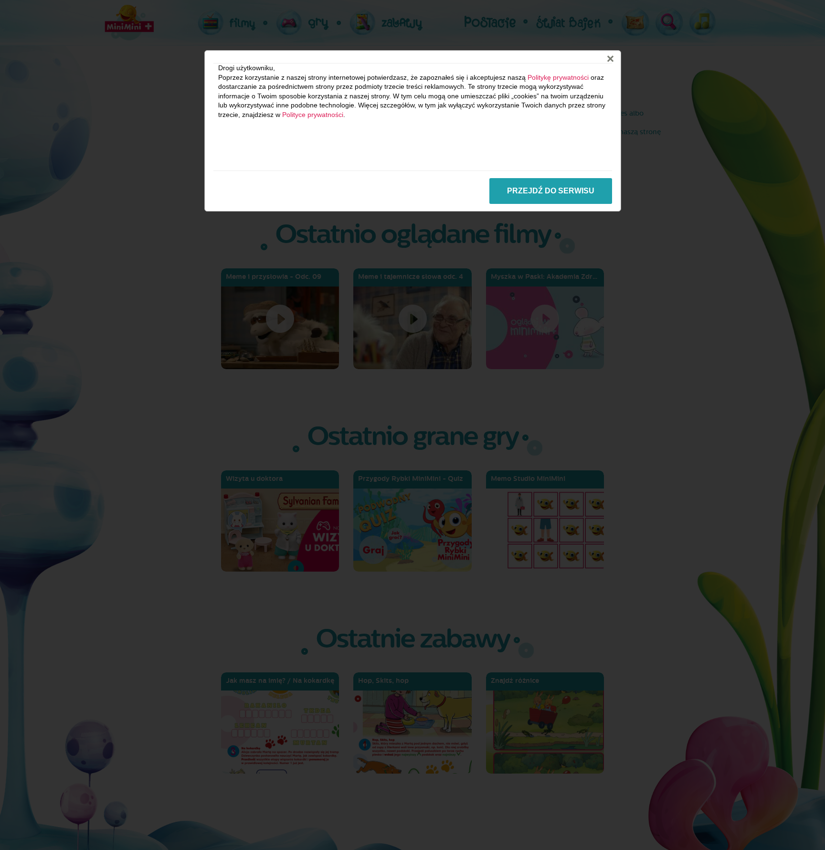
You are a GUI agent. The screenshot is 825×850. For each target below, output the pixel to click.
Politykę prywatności (558, 77)
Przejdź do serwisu (550, 191)
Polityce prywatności (312, 114)
